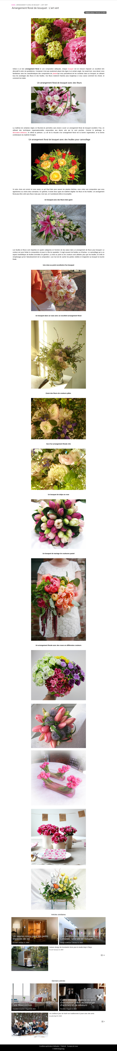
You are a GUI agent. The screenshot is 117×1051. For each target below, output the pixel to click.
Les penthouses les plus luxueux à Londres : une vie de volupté (80, 937)
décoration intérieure (20, 132)
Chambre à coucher (19, 1009)
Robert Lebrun (90, 12)
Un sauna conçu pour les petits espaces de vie (30, 937)
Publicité (63, 1046)
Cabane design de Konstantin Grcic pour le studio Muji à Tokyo (70, 947)
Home (13, 5)
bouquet (70, 69)
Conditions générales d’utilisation (49, 1046)
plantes (55, 73)
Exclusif (15, 942)
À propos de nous (72, 1046)
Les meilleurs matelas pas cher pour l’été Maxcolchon (33, 1003)
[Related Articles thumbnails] (29, 961)
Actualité (51, 1016)
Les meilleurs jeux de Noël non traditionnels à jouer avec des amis (71, 1013)
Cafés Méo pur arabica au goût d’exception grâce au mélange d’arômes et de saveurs (78, 1002)
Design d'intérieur (65, 942)
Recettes (63, 1009)
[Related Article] (82, 931)
